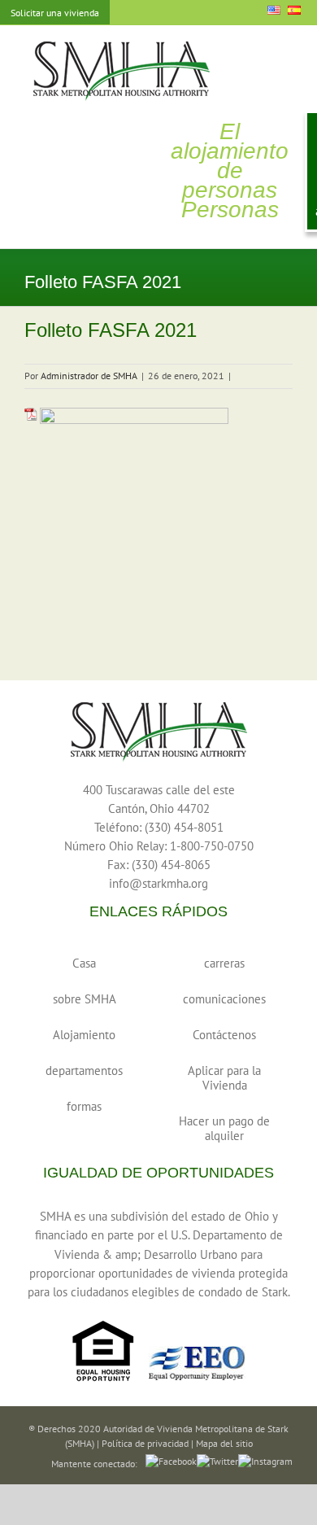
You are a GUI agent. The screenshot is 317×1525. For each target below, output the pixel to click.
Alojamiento (84, 1034)
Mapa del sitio (224, 1443)
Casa (84, 963)
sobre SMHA (84, 999)
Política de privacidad (145, 1443)
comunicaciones (224, 999)
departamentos (84, 1070)
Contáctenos (224, 1034)
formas (84, 1106)
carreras (224, 963)
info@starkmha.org (158, 883)
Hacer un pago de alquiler (224, 1128)
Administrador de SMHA (89, 375)
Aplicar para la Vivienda (224, 1078)
